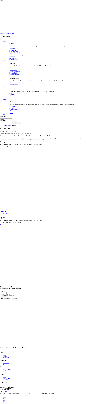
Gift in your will (13, 72)
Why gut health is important (8, 215)
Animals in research (14, 111)
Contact (11, 113)
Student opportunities (7, 370)
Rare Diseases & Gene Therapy (16, 54)
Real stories (12, 96)
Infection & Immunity (14, 53)
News (11, 93)
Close (19, 123)
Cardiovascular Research (15, 52)
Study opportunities (14, 84)
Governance (12, 108)
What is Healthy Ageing (7, 213)
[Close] (2, 119)
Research (4, 41)
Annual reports (13, 110)
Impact (11, 57)
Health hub (3, 211)
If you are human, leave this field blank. (9, 298)
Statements (12, 94)
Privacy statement (6, 378)
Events (11, 95)
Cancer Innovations (14, 51)
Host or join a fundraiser (15, 71)
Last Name (3, 294)
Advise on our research (14, 74)
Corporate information (14, 109)
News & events (6, 86)
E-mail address (4, 295)
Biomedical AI (13, 50)
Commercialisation (14, 59)
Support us (5, 60)
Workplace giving (13, 70)
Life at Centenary (6, 371)
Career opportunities (7, 369)
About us (4, 99)
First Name (3, 292)
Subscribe (3, 296)
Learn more (12, 48)
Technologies (13, 58)
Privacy (6, 391)
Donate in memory (14, 73)
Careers (11, 82)
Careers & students (6, 75)
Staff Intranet (5, 379)
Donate (4, 114)
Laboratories (12, 56)
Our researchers (6, 363)
